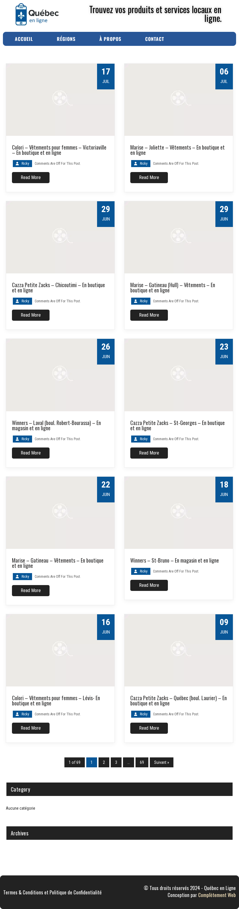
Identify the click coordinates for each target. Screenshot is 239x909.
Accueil (24, 38)
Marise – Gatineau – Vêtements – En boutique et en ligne (57, 562)
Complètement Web (217, 894)
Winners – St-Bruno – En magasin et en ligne (174, 560)
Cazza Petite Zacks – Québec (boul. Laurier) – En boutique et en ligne (178, 700)
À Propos (110, 38)
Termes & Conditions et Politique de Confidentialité (52, 892)
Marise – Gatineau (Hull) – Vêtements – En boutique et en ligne (172, 287)
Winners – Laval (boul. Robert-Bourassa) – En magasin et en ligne (56, 425)
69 (142, 762)
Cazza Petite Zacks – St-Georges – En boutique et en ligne (177, 425)
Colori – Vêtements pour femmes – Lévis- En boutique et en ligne (56, 700)
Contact (154, 38)
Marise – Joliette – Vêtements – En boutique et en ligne (177, 149)
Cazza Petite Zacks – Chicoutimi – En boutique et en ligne (58, 287)
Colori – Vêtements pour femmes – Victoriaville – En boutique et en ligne (59, 149)
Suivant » (161, 762)
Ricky (25, 164)
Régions (66, 38)
